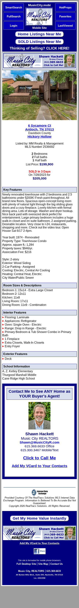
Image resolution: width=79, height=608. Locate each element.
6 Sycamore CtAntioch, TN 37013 (39, 127)
